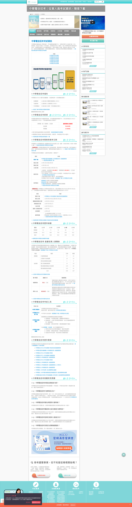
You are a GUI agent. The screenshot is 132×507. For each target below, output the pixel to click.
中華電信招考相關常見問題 (44, 378)
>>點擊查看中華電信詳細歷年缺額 (40, 238)
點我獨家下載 (58, 178)
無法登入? (90, 1)
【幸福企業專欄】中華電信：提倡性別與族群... (92, 140)
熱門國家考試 (64, 1)
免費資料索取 (93, 36)
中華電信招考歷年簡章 (42, 340)
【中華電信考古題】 (67, 178)
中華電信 (43, 14)
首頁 (32, 14)
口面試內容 (39, 34)
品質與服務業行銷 (87, 146)
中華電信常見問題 (54, 63)
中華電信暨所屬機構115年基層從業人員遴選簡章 (54, 158)
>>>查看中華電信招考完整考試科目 (40, 298)
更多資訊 (28, 502)
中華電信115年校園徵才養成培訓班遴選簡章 (55, 196)
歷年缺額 (32, 34)
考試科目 (53, 31)
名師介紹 (46, 34)
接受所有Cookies (36, 502)
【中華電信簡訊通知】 (61, 310)
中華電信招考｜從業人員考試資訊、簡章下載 (57, 8)
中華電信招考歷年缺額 (42, 223)
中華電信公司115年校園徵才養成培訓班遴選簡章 (48, 348)
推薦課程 (53, 34)
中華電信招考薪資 (54, 57)
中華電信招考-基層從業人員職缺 (46, 242)
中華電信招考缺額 (54, 60)
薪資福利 (66, 31)
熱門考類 (46, 31)
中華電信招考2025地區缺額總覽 (90, 136)
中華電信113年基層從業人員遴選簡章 (45, 362)
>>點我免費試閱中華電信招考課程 (44, 145)
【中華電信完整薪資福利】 (48, 175)
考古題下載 (94, 41)
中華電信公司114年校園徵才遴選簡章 (45, 355)
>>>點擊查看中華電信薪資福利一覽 (40, 136)
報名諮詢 (67, 34)
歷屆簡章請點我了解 (49, 160)
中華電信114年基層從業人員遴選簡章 (45, 357)
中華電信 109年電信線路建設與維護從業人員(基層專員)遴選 (51, 372)
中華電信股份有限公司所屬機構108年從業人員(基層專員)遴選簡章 (53, 375)
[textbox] (97, 2)
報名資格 (39, 31)
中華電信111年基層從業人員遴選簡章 (45, 367)
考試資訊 (32, 31)
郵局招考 (43, 182)
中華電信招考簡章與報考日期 (45, 140)
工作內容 (59, 31)
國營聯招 (43, 180)
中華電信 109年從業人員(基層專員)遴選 (46, 370)
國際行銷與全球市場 (87, 143)
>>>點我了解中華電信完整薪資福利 (40, 109)
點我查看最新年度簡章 (57, 132)
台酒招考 (43, 183)
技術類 (50, 327)
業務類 (45, 327)
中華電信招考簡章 (54, 58)
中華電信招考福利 (54, 55)
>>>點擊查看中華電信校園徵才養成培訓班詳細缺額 (44, 220)
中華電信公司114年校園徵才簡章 (44, 353)
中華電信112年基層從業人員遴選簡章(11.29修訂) (48, 365)
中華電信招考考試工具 (42, 302)
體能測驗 (60, 34)
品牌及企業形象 (86, 150)
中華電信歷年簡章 (54, 61)
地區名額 (73, 31)
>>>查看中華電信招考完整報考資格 (40, 274)
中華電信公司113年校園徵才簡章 (44, 359)
